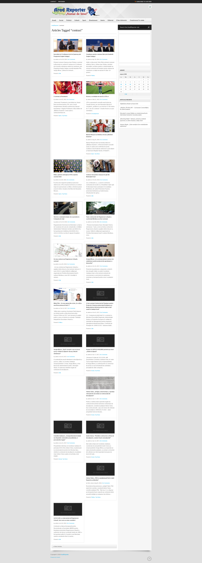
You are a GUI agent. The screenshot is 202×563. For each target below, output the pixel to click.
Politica (93, 75)
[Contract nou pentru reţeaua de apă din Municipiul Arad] (100, 166)
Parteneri (61, 1)
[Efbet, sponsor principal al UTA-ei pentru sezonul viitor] (68, 166)
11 (125, 84)
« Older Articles (57, 546)
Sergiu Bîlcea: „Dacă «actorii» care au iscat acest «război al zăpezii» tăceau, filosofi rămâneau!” (67, 351)
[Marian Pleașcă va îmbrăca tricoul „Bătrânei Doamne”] (100, 126)
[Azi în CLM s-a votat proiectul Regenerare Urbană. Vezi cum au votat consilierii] (68, 509)
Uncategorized (95, 113)
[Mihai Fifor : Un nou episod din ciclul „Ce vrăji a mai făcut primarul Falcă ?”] (68, 294)
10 (121, 84)
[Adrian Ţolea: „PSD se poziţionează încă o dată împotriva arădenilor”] (100, 469)
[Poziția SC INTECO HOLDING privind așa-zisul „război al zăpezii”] (100, 341)
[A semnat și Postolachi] (68, 88)
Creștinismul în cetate (137, 20)
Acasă (54, 20)
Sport (84, 20)
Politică (68, 20)
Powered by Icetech (55, 557)
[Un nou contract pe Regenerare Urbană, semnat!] (68, 250)
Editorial (110, 20)
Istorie (102, 20)
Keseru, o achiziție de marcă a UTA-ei (97, 96)
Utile (60, 73)
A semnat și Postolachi (60, 96)
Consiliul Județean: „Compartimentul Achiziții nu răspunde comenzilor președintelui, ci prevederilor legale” (67, 438)
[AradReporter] (75, 11)
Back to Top (149, 559)
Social (61, 20)
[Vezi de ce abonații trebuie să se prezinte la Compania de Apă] (68, 208)
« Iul (126, 94)
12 (130, 84)
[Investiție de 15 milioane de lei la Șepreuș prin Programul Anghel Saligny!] (68, 45)
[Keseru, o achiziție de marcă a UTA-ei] (100, 88)
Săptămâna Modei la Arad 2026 (129, 103)
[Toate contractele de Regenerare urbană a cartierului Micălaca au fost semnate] (100, 208)
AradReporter (55, 25)
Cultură (76, 20)
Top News (64, 115)
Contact (53, 1)
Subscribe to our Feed (144, 1)
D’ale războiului (121, 20)
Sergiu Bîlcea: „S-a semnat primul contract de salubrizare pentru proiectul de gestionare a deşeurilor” (100, 261)
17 (121, 86)
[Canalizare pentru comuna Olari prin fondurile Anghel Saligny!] (100, 45)
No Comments (71, 59)
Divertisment (93, 20)
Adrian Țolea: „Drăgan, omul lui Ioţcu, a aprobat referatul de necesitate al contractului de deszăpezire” (100, 393)
